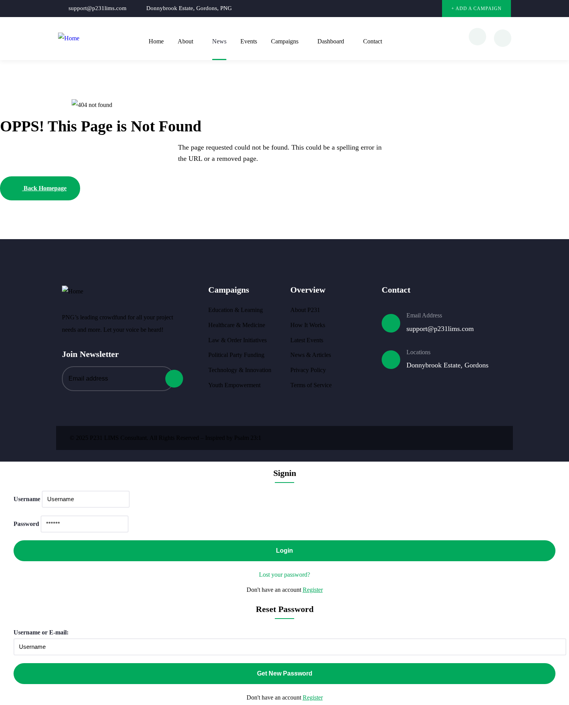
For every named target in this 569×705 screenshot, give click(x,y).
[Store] (432, 9)
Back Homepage (44, 188)
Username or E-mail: (41, 632)
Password (26, 524)
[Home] (68, 38)
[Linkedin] (416, 9)
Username (27, 499)
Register (313, 589)
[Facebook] (400, 9)
